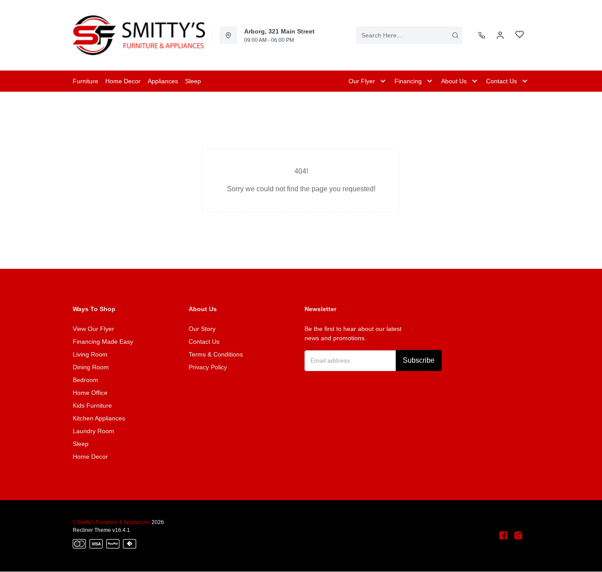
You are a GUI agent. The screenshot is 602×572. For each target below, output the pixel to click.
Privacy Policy (208, 367)
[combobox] (409, 35)
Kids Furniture (92, 405)
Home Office (90, 392)
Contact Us (204, 341)
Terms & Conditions (216, 354)
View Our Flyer (93, 328)
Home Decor (90, 456)
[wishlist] (519, 35)
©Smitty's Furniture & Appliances (111, 522)
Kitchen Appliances (99, 418)
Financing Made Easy (103, 341)
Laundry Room (93, 431)
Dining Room (91, 367)
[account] (500, 35)
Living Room (90, 354)
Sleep (81, 443)
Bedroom (85, 379)
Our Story (202, 328)
